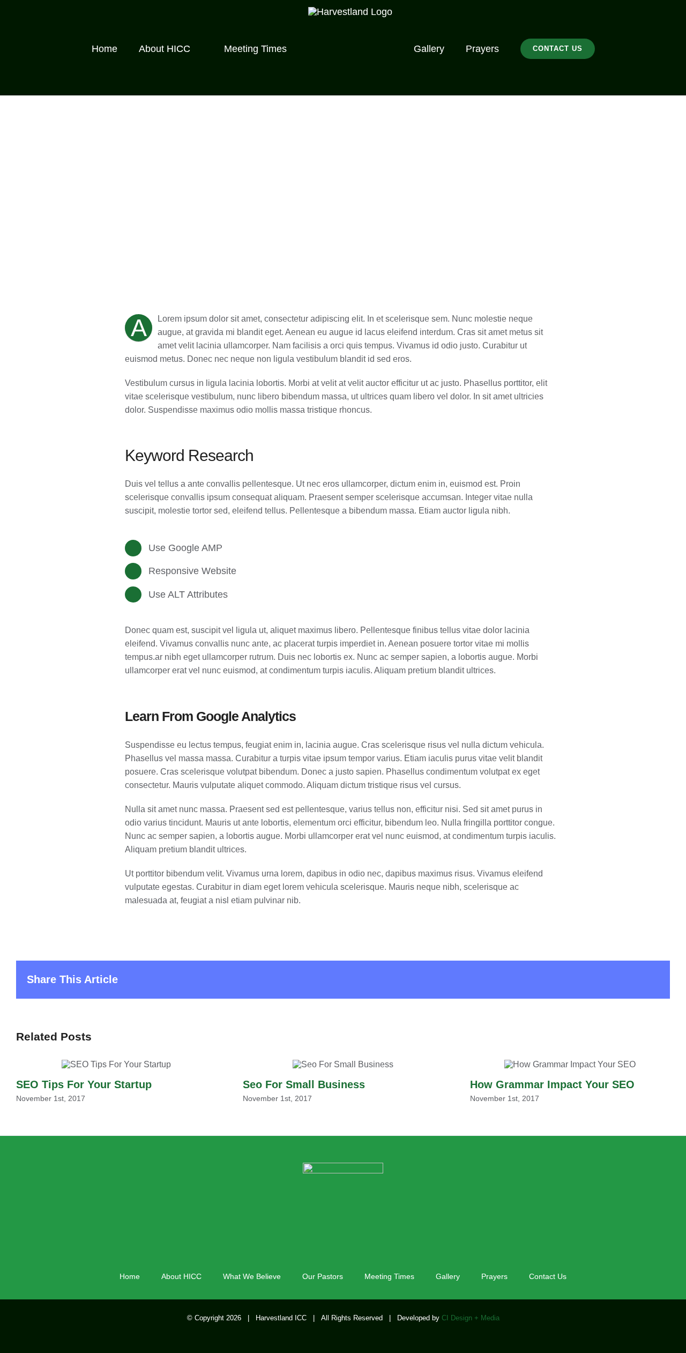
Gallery (448, 1276)
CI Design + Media (470, 1318)
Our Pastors (322, 1276)
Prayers (494, 1276)
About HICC (181, 1276)
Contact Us (547, 1276)
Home (130, 1276)
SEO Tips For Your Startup (116, 1065)
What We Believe (252, 1276)
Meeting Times (389, 1276)
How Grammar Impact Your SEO (570, 1065)
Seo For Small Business (342, 1065)
